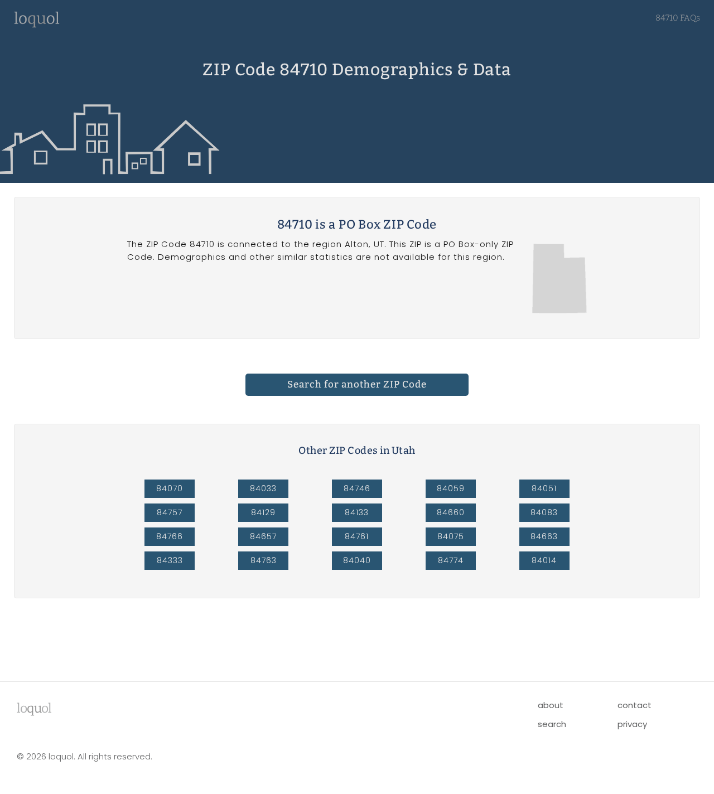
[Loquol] (37, 25)
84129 (263, 512)
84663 (544, 536)
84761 (357, 536)
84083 (544, 512)
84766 (169, 536)
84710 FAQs (677, 18)
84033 (263, 488)
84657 (263, 536)
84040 (357, 560)
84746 (357, 488)
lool (34, 708)
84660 (451, 512)
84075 (450, 536)
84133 (357, 512)
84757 (169, 512)
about (550, 705)
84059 (451, 488)
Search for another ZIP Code (357, 384)
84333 (170, 560)
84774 (451, 560)
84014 (544, 560)
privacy (632, 724)
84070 (169, 488)
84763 (263, 560)
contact (634, 705)
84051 (544, 488)
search (552, 724)
